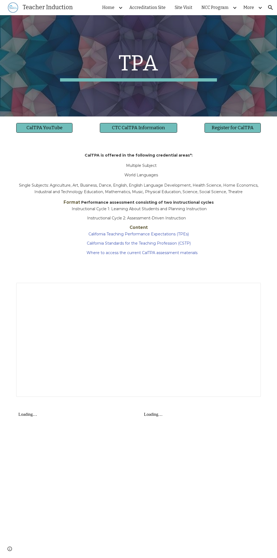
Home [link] (108, 7)
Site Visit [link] (183, 7)
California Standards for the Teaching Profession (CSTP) (139, 243)
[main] (138, 66)
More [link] (248, 7)
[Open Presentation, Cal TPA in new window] (250, 290)
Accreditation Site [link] (147, 7)
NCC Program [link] (215, 7)
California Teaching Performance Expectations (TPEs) (139, 234)
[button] (270, 7)
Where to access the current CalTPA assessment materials (142, 252)
